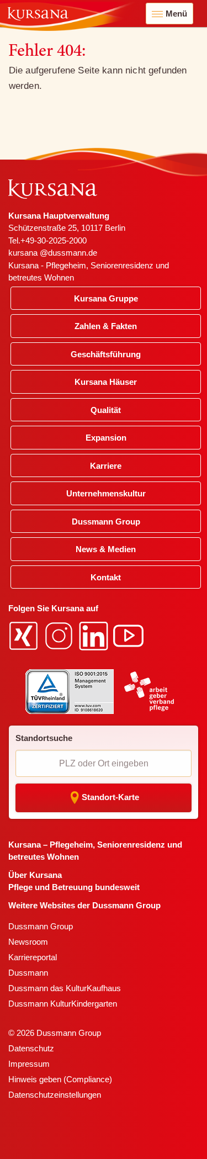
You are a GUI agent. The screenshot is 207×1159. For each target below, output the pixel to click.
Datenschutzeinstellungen (54, 1094)
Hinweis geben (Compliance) (60, 1079)
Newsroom (28, 941)
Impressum (29, 1063)
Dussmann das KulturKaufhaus (64, 988)
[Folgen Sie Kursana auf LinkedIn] (95, 635)
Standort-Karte (110, 797)
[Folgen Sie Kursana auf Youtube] (129, 635)
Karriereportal (32, 957)
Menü (176, 13)
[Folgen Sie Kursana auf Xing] (24, 635)
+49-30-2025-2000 (53, 240)
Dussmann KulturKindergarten (62, 1003)
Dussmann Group (40, 926)
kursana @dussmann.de (52, 252)
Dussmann (28, 972)
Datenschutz (31, 1048)
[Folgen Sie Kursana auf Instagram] (60, 635)
